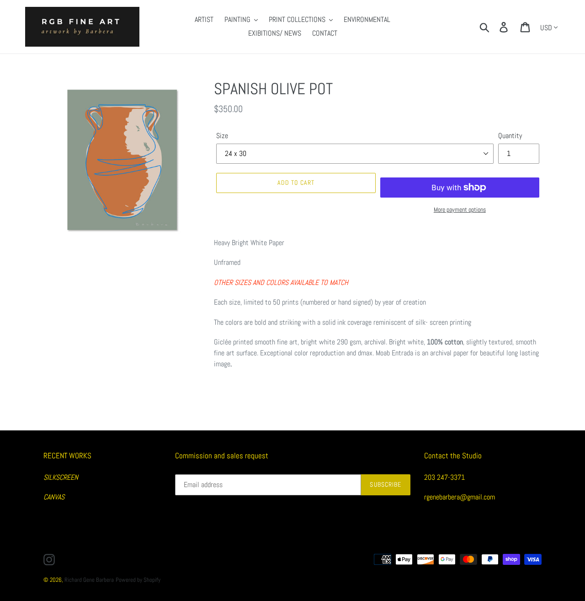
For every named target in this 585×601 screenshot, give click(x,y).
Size (222, 135)
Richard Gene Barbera (89, 580)
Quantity (510, 135)
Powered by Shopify (138, 580)
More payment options (460, 209)
